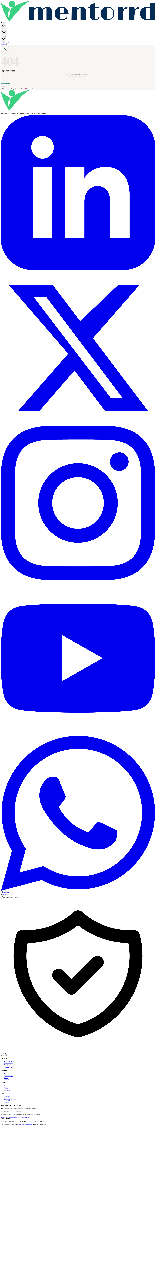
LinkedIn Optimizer (9, 1066)
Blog (3, 89)
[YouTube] (78, 735)
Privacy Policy (7, 1096)
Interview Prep (29, 89)
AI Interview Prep (8, 1063)
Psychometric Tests (9, 1067)
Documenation (7, 1079)
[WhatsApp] (78, 890)
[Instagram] (78, 580)
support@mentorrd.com (9, 892)
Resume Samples (10, 89)
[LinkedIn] (78, 269)
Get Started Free (5, 42)
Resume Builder (20, 89)
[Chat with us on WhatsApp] (78, 1280)
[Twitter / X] (78, 424)
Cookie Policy (7, 1100)
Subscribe (18, 1111)
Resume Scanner (8, 1064)
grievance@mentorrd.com (25, 1124)
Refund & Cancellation (10, 1099)
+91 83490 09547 (7, 894)
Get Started (3, 44)
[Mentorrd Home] (78, 21)
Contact (6, 1088)
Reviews (6, 1078)
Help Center (7, 1090)
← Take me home (5, 83)
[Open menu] (7, 44)
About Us (6, 1085)
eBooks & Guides (8, 1076)
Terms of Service (8, 1098)
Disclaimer (6, 1102)
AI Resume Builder (9, 1061)
